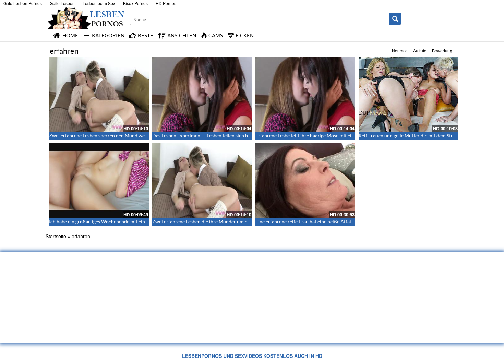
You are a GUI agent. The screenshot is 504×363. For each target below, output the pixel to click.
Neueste (400, 50)
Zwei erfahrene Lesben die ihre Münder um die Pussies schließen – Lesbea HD (234, 222)
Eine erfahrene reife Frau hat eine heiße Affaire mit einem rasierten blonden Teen (341, 222)
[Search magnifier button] (395, 19)
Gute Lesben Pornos (22, 3)
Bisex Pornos (135, 3)
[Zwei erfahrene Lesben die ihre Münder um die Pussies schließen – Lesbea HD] (202, 180)
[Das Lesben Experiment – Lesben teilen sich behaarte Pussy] (202, 94)
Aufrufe (420, 50)
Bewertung (442, 50)
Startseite (56, 236)
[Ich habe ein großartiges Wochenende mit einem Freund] (99, 180)
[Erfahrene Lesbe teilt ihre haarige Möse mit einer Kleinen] (305, 94)
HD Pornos (166, 3)
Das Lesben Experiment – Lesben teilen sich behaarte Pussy (214, 135)
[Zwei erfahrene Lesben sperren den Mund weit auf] (99, 94)
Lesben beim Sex (99, 3)
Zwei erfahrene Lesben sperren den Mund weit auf (102, 135)
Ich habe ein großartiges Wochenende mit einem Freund (108, 222)
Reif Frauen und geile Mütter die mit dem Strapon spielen (419, 135)
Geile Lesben (62, 3)
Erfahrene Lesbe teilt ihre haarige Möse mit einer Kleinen (315, 135)
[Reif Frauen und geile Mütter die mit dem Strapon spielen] (408, 94)
